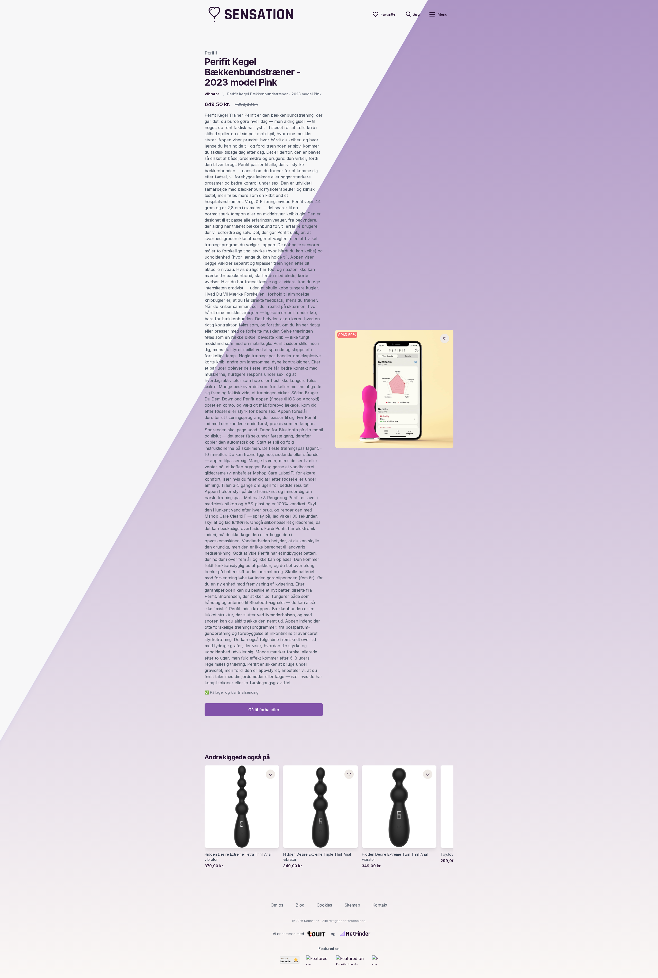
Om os (277, 905)
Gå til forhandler (263, 709)
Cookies (324, 905)
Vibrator (212, 94)
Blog (300, 905)
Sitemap (352, 905)
